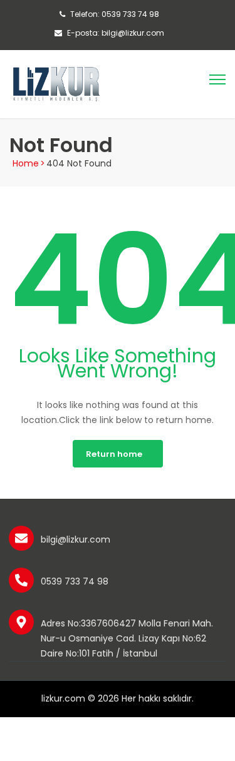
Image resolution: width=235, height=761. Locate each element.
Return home (114, 454)
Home (26, 163)
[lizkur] (56, 83)
